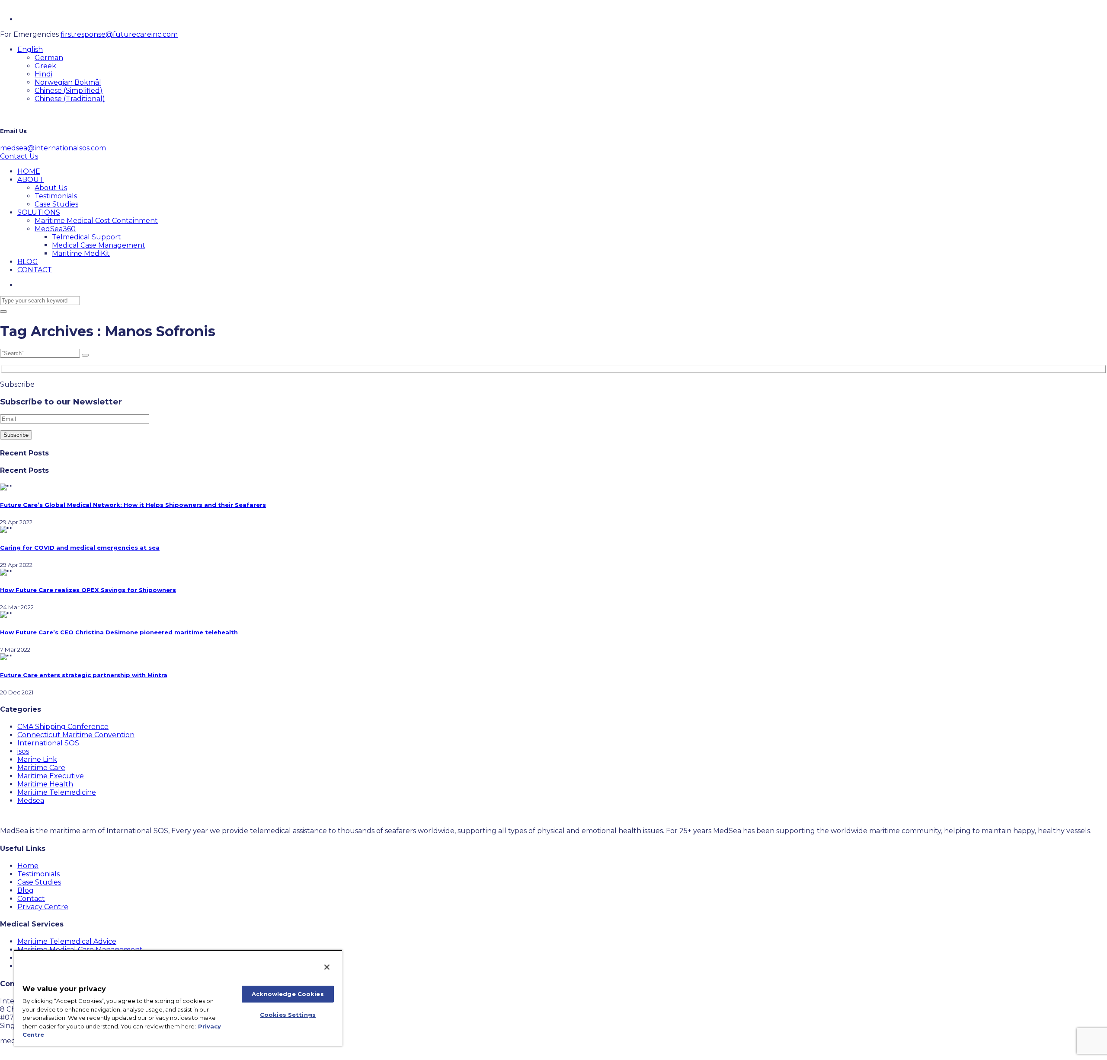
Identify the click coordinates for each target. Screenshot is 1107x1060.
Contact (31, 898)
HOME (28, 171)
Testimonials (56, 196)
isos (23, 751)
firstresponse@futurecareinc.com (119, 34)
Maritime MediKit (81, 253)
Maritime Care (41, 768)
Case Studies (56, 204)
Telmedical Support (86, 237)
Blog (25, 890)
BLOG (27, 262)
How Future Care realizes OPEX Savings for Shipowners (88, 589)
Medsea (30, 800)
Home (27, 866)
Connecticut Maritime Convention (75, 735)
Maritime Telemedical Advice (66, 941)
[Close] (326, 967)
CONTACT (34, 270)
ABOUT (30, 179)
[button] (30, 49)
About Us (51, 188)
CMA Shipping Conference (63, 727)
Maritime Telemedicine (56, 792)
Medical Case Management (98, 245)
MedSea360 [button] (55, 229)
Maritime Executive (50, 776)
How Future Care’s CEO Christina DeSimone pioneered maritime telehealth (119, 632)
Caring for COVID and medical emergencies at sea (80, 547)
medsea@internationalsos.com (53, 148)
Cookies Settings (288, 1014)
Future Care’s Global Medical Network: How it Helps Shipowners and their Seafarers (133, 504)
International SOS (48, 743)
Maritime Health (45, 784)
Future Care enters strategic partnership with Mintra (83, 675)
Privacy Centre (42, 907)
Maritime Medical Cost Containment (96, 220)
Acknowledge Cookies (287, 993)
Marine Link (37, 759)
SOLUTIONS (38, 212)
